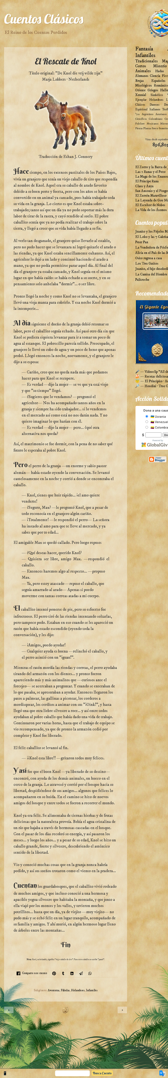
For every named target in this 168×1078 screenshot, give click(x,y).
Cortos (140, 66)
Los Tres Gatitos (146, 263)
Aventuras (53, 990)
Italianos (154, 109)
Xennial (140, 95)
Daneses (154, 105)
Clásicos (140, 105)
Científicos (141, 119)
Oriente (140, 90)
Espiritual (141, 109)
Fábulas (65, 990)
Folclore (140, 123)
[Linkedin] (72, 973)
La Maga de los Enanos (151, 177)
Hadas (159, 71)
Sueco (155, 128)
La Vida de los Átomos (151, 210)
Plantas (147, 128)
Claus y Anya (144, 186)
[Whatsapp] (90, 973)
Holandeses (78, 990)
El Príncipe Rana (147, 181)
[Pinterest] (54, 973)
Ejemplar (141, 100)
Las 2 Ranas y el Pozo (150, 172)
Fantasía (144, 49)
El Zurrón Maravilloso (151, 196)
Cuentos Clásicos (43, 19)
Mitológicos (143, 85)
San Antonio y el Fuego (151, 191)
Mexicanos (152, 123)
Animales (143, 71)
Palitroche (142, 280)
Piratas (139, 128)
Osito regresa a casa (148, 258)
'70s (137, 114)
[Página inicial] (65, 1012)
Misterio (160, 66)
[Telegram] (81, 973)
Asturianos (161, 114)
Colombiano (155, 119)
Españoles (158, 81)
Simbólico (157, 95)
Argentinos (147, 114)
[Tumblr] (63, 973)
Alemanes (141, 76)
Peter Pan (141, 242)
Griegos (153, 90)
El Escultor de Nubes (150, 205)
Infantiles (92, 990)
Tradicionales (146, 61)
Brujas (139, 81)
